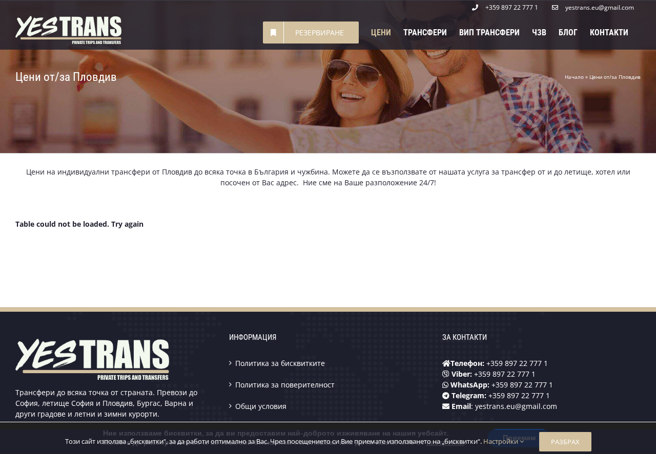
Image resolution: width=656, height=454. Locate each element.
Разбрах (565, 441)
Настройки (501, 441)
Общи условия (260, 406)
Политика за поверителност (285, 385)
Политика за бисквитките (280, 363)
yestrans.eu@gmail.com (516, 406)
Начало (574, 76)
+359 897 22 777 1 (517, 363)
